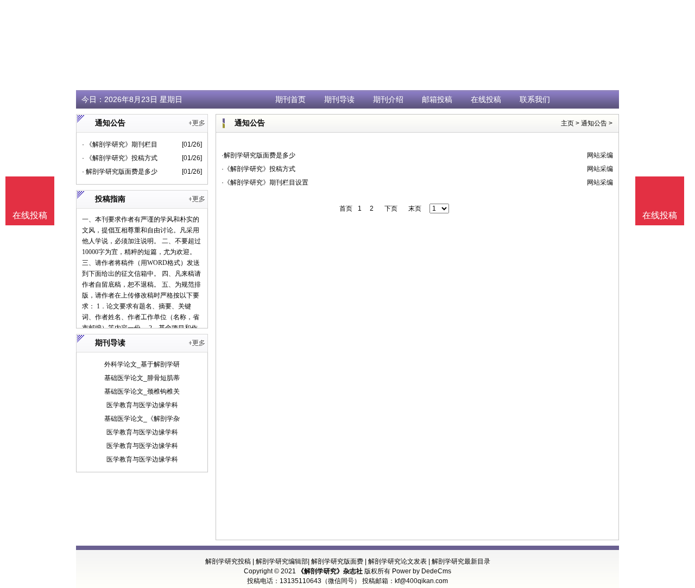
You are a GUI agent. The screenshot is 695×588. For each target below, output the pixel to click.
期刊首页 (290, 99)
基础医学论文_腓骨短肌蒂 (142, 378)
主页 (567, 123)
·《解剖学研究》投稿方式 (258, 169)
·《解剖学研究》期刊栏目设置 (265, 182)
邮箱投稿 (437, 99)
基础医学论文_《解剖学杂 (142, 418)
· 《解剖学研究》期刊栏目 (119, 144)
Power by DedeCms (421, 571)
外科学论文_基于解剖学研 (142, 364)
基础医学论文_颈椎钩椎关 (142, 391)
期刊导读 (339, 99)
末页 (414, 208)
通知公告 (594, 123)
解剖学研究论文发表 (397, 561)
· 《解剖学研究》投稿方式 (119, 158)
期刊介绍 (388, 99)
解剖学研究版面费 (337, 561)
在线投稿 (486, 99)
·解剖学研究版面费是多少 (258, 155)
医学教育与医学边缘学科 (142, 405)
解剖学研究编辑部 (282, 561)
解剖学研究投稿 (228, 561)
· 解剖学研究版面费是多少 (119, 171)
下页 (390, 208)
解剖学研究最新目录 (461, 561)
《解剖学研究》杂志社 (330, 571)
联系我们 (535, 99)
